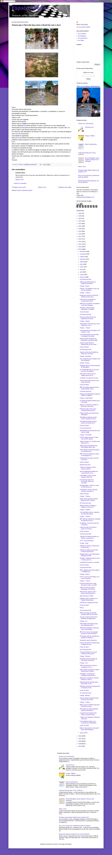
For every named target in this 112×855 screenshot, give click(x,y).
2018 (80, 234)
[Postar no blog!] (45, 164)
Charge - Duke (84, 543)
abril (81, 272)
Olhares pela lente (85, 464)
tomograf (55, 844)
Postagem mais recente (19, 187)
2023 (80, 221)
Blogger (69, 844)
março (82, 274)
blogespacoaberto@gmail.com (85, 197)
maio (81, 269)
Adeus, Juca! (82, 166)
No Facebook (82, 33)
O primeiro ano (89, 127)
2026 (80, 213)
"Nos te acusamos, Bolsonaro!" (88, 86)
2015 (80, 241)
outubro (82, 256)
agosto (82, 261)
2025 (80, 216)
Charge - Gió (83, 621)
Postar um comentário (20, 183)
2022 (80, 223)
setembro (83, 259)
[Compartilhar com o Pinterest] (50, 164)
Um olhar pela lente (85, 279)
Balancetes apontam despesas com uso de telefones (74, 834)
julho (81, 264)
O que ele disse (84, 347)
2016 (80, 239)
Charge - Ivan (84, 663)
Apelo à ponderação (91, 144)
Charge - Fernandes (86, 434)
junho (82, 267)
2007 (80, 746)
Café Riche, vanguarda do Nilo (89, 602)
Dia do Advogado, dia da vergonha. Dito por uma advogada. (92, 159)
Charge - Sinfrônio (85, 509)
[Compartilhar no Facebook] (48, 164)
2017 (80, 236)
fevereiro (82, 277)
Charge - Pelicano (85, 656)
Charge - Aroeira (84, 286)
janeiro (82, 732)
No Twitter (81, 40)
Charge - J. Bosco (85, 292)
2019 (80, 231)
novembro (83, 254)
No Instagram (82, 36)
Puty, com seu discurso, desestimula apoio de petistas (74, 825)
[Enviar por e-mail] (43, 164)
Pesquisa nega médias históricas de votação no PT (74, 817)
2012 (80, 249)
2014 (80, 244)
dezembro (83, 251)
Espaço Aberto (29, 8)
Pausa (82, 607)
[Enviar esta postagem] (40, 164)
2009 (80, 741)
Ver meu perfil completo (83, 27)
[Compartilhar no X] (46, 164)
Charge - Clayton (85, 321)
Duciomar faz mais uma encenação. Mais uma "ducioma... (87, 481)
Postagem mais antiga (64, 187)
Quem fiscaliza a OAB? (86, 596)
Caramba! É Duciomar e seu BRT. (89, 562)
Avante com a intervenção (85, 123)
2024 (80, 218)
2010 (80, 738)
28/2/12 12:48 (19, 179)
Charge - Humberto (85, 356)
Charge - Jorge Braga (86, 398)
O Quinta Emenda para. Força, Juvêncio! (71, 790)
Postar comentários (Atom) (24, 190)
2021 (80, 226)
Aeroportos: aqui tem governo (88, 640)
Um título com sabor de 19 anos (89, 378)
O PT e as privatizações (87, 540)
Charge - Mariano (85, 695)
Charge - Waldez (90, 135)
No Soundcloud (82, 38)
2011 (80, 736)
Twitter (24, 123)
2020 (80, 228)
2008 (80, 743)
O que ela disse (84, 312)
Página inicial (42, 187)
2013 (80, 246)
